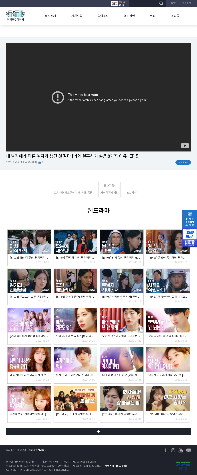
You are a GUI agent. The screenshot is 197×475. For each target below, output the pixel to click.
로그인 (174, 3)
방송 (153, 16)
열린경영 (129, 16)
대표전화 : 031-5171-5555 (87, 465)
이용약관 (22, 450)
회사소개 (50, 16)
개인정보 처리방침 (37, 450)
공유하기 (185, 162)
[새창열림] (118, 3)
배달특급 (87, 192)
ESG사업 (132, 192)
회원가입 (186, 3)
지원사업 (76, 16)
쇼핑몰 (175, 16)
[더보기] (98, 431)
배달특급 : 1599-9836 (116, 465)
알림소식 (103, 16)
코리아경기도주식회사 (65, 192)
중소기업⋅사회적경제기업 (110, 187)
